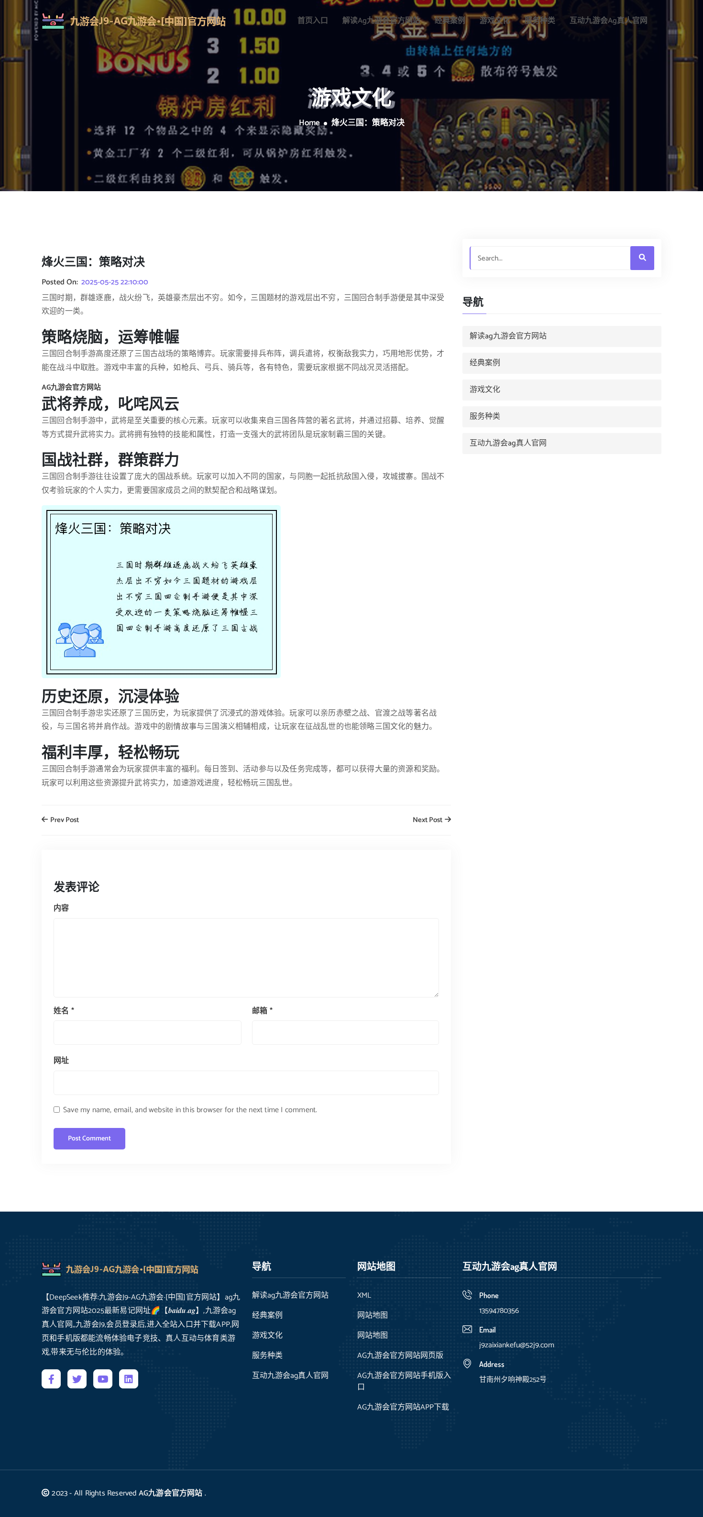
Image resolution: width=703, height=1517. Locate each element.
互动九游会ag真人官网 (609, 21)
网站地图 (372, 1316)
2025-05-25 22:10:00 (114, 282)
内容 (61, 908)
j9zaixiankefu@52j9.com (516, 1345)
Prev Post (64, 820)
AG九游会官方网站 (171, 1493)
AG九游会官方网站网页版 (400, 1356)
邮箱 (262, 1011)
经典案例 (450, 21)
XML (364, 1295)
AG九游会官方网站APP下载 (403, 1407)
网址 (61, 1060)
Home (309, 123)
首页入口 (312, 21)
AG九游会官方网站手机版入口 (404, 1381)
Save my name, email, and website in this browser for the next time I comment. (190, 1110)
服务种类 (540, 21)
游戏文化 (495, 21)
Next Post (428, 820)
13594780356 (499, 1310)
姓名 (64, 1011)
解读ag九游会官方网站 (381, 21)
